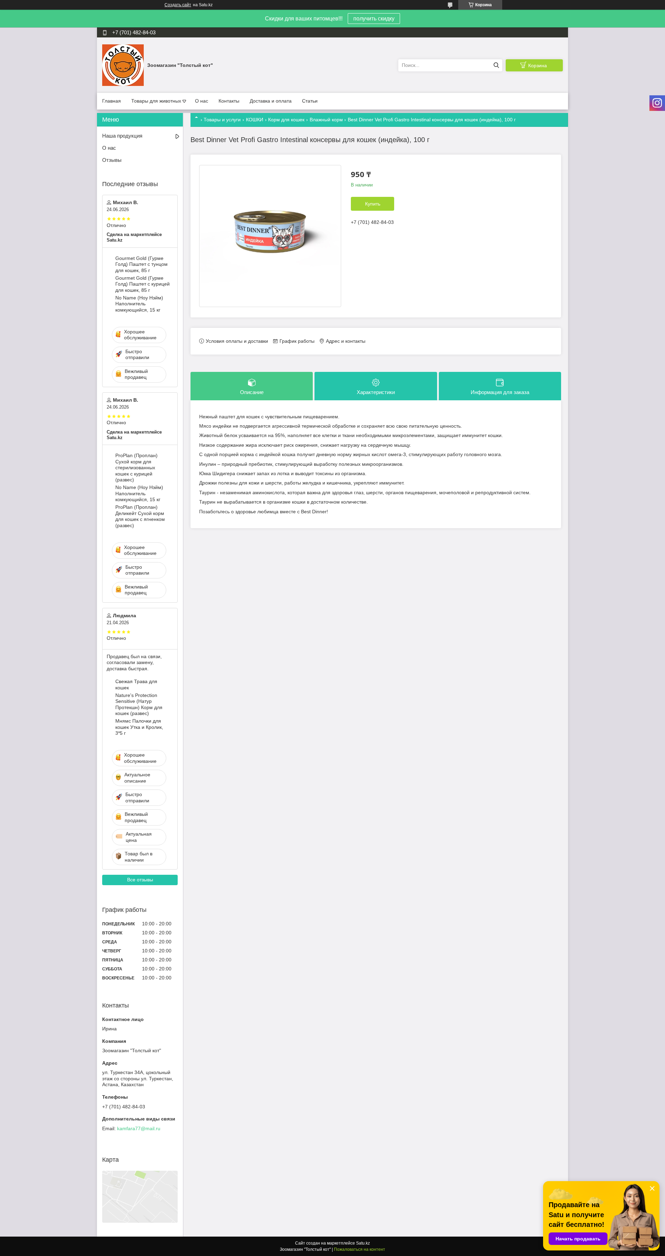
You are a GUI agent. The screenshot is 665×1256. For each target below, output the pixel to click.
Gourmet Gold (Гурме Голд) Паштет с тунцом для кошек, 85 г (141, 264)
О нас (201, 101)
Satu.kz (363, 1243)
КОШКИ (254, 119)
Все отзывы (140, 879)
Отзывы (112, 160)
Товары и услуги (222, 119)
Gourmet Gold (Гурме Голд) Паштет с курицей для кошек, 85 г (142, 284)
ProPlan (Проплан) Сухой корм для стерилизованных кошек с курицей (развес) (136, 467)
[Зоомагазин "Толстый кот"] (123, 65)
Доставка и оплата (271, 101)
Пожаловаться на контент (359, 1249)
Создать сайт (178, 4)
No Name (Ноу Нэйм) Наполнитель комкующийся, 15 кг (139, 304)
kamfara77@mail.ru (138, 1128)
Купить (372, 204)
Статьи (310, 101)
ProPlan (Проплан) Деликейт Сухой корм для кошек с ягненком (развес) (140, 516)
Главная (111, 101)
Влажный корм (326, 119)
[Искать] (496, 65)
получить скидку (373, 18)
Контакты (229, 101)
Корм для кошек (286, 119)
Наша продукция (122, 136)
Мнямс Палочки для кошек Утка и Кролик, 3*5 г (139, 727)
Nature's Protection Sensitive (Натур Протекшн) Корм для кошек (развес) (138, 704)
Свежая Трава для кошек (136, 684)
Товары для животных (156, 101)
